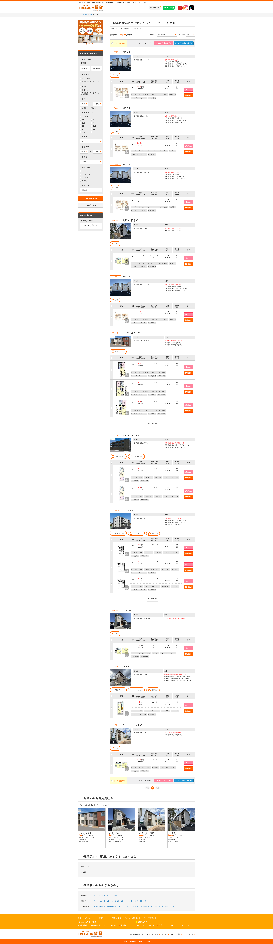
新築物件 (124, 925)
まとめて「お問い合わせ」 (183, 43)
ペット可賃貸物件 (150, 918)
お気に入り (188, 90)
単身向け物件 (82, 925)
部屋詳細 (188, 95)
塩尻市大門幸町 (130, 220)
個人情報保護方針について (139, 934)
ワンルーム (98, 901)
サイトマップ (188, 934)
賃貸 (79, 918)
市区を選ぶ (85, 68)
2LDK (128, 901)
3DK (136, 901)
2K (118, 901)
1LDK (114, 901)
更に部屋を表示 (152, 423)
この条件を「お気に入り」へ (90, 226)
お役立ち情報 (176, 934)
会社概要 (165, 934)
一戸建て (114, 895)
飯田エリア (185, 925)
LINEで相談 (169, 8)
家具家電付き (144, 906)
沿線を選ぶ (96, 68)
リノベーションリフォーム (159, 906)
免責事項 (155, 934)
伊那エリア (174, 925)
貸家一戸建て (116, 918)
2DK (122, 901)
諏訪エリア (163, 925)
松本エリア (152, 925)
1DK (108, 901)
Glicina (126, 666)
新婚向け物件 (95, 925)
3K (132, 901)
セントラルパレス (131, 510)
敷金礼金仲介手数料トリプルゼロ (118, 906)
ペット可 (135, 906)
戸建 (172, 906)
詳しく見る (99, 845)
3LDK (141, 901)
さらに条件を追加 (89, 205)
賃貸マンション (89, 918)
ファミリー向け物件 (110, 925)
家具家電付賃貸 (99, 906)
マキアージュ (129, 610)
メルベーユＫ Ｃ (131, 333)
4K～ (147, 901)
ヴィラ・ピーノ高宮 (132, 725)
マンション (106, 895)
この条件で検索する (91, 198)
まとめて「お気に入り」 (163, 43)
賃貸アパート (103, 918)
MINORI (126, 52)
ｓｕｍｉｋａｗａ (131, 435)
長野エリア (140, 925)
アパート (97, 895)
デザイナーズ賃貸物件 (132, 918)
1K (104, 901)
